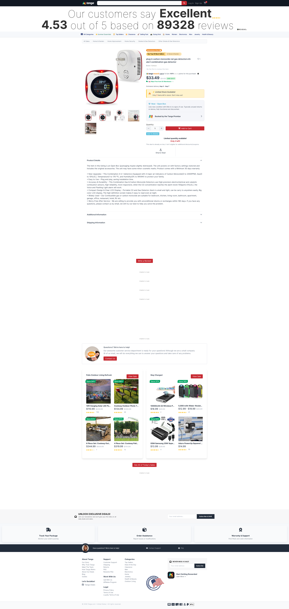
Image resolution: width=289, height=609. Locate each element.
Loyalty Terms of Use (111, 595)
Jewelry (197, 34)
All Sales (87, 41)
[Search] (184, 3)
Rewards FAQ (108, 572)
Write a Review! (144, 261)
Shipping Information (96, 222)
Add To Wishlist (152, 134)
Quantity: (150, 124)
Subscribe (199, 566)
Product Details (93, 160)
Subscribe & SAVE (205, 516)
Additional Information (96, 214)
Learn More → (181, 576)
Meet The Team (87, 567)
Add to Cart (186, 128)
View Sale (132, 376)
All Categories (88, 34)
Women (174, 34)
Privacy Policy (108, 590)
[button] (198, 74)
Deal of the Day (130, 565)
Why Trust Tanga (88, 565)
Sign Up (198, 3)
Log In (191, 3)
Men (190, 34)
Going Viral (155, 34)
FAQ (182, 548)
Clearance (130, 34)
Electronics (183, 34)
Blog (83, 574)
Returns (106, 567)
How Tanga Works (88, 569)
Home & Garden (98, 41)
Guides (84, 576)
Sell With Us (107, 580)
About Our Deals (88, 572)
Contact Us (110, 358)
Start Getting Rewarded (186, 574)
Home (166, 34)
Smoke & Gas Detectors (146, 41)
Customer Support (110, 562)
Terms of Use (108, 592)
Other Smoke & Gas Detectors (169, 41)
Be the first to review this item (158, 69)
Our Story (85, 562)
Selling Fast (143, 34)
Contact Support (155, 548)
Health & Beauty (207, 34)
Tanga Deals (90, 585)
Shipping (106, 565)
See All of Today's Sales (144, 465)
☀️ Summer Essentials (103, 34)
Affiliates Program (110, 582)
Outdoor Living (130, 581)
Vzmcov (154, 66)
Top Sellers (118, 34)
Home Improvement (114, 41)
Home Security (130, 41)
